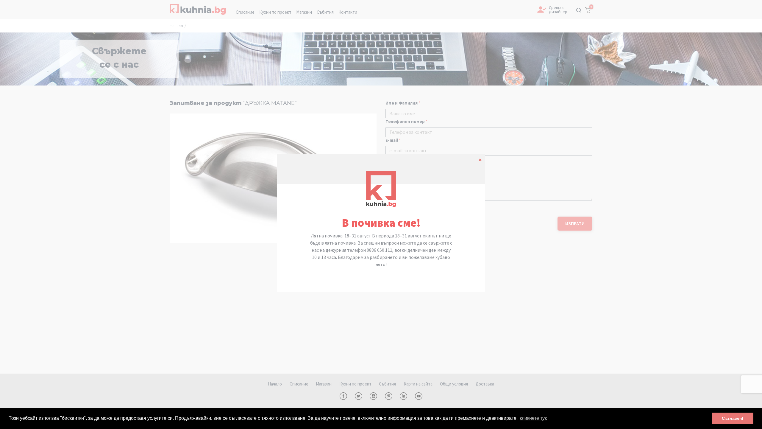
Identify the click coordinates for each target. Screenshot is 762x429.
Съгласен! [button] (732, 418)
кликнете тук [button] (533, 418)
